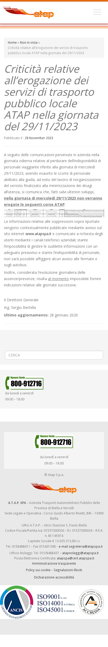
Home (12, 42)
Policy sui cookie (38, 570)
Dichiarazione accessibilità (54, 577)
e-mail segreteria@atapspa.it (80, 546)
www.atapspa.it (38, 233)
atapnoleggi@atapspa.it (80, 553)
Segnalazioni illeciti (68, 570)
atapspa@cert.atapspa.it (75, 558)
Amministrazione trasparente (54, 563)
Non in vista (28, 42)
